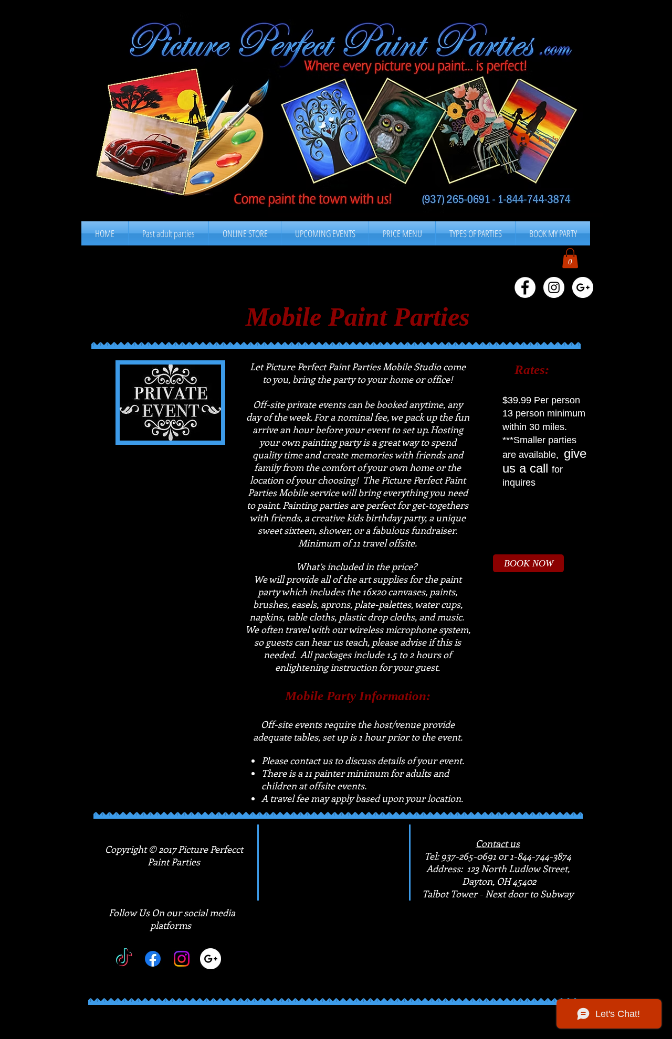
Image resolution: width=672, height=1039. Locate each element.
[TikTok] (123, 958)
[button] (402, 233)
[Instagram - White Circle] (553, 287)
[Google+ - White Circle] (582, 287)
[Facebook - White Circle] (525, 287)
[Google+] (210, 958)
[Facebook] (152, 958)
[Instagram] (181, 958)
